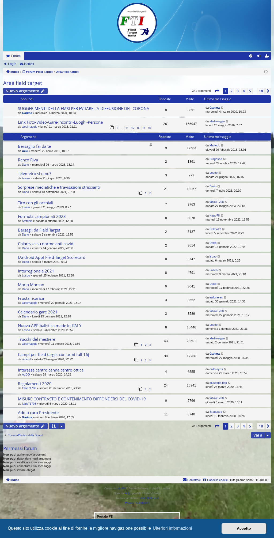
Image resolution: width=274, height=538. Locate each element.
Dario (25, 164)
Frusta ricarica (31, 298)
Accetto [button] (244, 528)
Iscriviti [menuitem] (268, 57)
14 (126, 128)
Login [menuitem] (260, 57)
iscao (25, 261)
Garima (27, 113)
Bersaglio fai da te (34, 146)
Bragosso (216, 159)
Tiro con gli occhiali (35, 202)
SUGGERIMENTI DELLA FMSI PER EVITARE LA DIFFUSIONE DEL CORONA (83, 108)
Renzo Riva (28, 159)
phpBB (121, 488)
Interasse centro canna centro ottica (50, 370)
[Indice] (137, 23)
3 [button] (238, 90)
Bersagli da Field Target (39, 230)
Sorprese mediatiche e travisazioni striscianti (59, 187)
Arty (127, 493)
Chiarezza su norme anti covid (45, 243)
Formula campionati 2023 (42, 216)
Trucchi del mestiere (36, 339)
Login (12, 64)
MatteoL (215, 145)
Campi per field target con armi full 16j (53, 354)
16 (138, 128)
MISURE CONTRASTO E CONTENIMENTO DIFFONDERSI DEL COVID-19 (82, 398)
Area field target (22, 82)
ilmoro (26, 178)
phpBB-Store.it (149, 498)
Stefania (27, 220)
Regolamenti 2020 (35, 383)
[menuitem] (251, 56)
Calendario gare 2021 (38, 312)
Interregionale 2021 (36, 271)
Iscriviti (29, 64)
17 (143, 128)
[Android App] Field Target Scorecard (51, 257)
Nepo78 (215, 215)
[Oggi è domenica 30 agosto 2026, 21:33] (266, 72)
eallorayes (216, 297)
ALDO (26, 374)
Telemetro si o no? (34, 173)
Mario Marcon (31, 284)
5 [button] (250, 90)
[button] (217, 91)
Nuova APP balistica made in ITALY (49, 325)
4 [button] (244, 90)
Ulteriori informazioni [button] (172, 528)
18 (149, 128)
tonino (26, 207)
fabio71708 (217, 201)
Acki (25, 151)
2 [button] (231, 90)
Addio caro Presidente (38, 412)
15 (132, 128)
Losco (214, 172)
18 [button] (261, 90)
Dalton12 (215, 229)
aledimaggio (29, 126)
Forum (16, 56)
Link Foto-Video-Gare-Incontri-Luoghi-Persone (60, 122)
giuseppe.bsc (218, 382)
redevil (26, 359)
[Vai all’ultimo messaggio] (222, 108)
